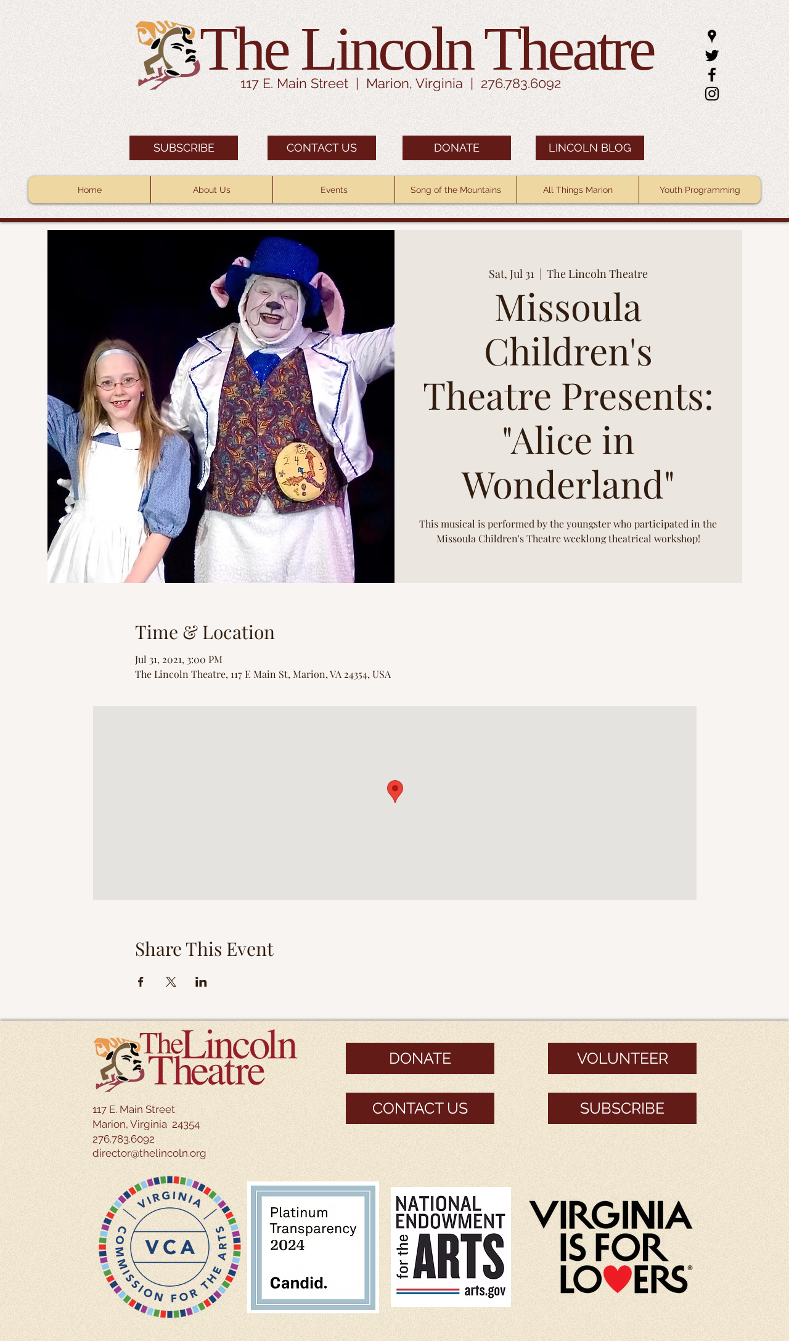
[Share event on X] (171, 982)
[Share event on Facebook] (141, 982)
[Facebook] (712, 74)
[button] (211, 189)
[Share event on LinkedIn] (201, 982)
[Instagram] (712, 93)
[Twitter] (712, 55)
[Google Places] (712, 36)
